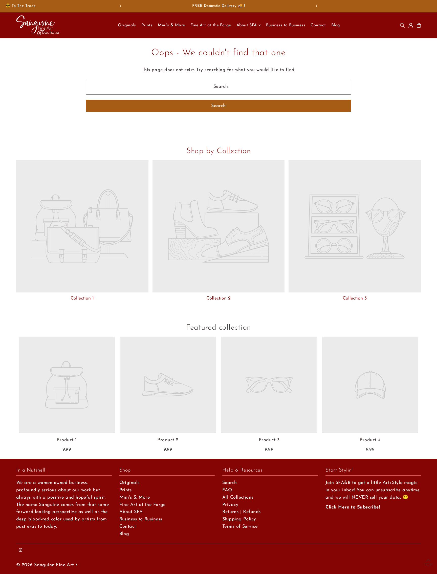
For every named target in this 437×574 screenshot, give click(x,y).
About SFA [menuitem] (246, 25)
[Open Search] (402, 25)
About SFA (131, 512)
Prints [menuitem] (146, 25)
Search (229, 483)
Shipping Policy (239, 519)
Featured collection (218, 328)
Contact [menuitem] (318, 25)
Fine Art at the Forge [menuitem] (210, 25)
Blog (124, 534)
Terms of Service (239, 526)
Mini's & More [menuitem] (171, 25)
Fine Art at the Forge (142, 505)
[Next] (316, 6)
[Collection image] (82, 226)
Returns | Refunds (241, 512)
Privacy (230, 505)
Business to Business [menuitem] (285, 25)
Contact (127, 526)
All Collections (237, 497)
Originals (129, 483)
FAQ (227, 490)
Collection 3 (355, 298)
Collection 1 (82, 298)
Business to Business (140, 519)
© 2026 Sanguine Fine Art (45, 565)
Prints (125, 490)
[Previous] (120, 6)
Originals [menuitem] (127, 25)
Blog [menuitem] (335, 25)
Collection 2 (218, 298)
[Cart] (419, 25)
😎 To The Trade (21, 6)
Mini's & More (134, 497)
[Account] (410, 25)
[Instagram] (20, 550)
